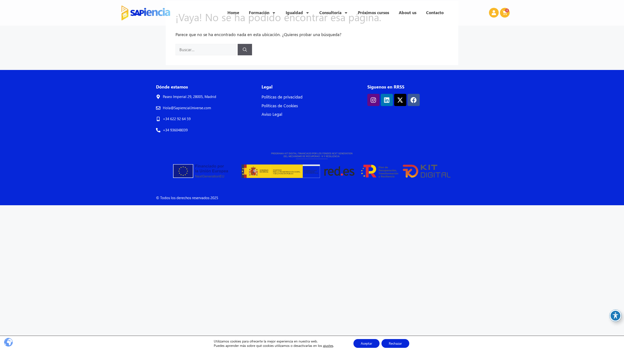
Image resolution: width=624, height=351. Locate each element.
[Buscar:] (207, 49)
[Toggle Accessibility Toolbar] (615, 316)
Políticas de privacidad (282, 97)
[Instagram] (373, 100)
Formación (259, 12)
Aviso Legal (272, 114)
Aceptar (366, 343)
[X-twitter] (400, 100)
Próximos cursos (373, 12)
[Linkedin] (387, 100)
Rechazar (395, 343)
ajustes (328, 345)
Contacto (435, 12)
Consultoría (330, 12)
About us (407, 12)
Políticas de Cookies (280, 105)
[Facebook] (414, 100)
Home (233, 12)
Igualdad (294, 12)
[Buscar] (245, 50)
